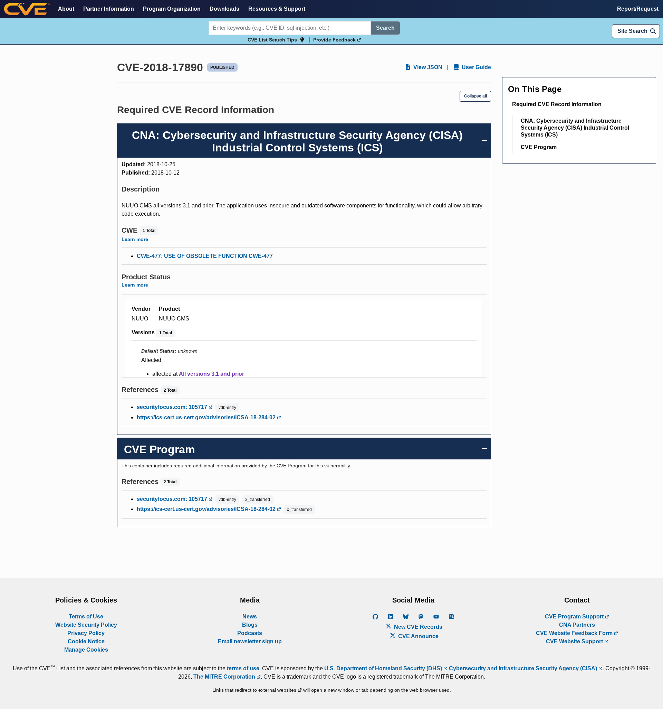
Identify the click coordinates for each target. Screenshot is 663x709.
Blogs (250, 625)
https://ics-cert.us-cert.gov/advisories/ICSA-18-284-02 (207, 417)
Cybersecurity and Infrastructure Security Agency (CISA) (523, 668)
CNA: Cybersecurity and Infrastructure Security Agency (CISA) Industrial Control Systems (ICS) (575, 128)
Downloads (224, 9)
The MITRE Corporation (225, 677)
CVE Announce (418, 636)
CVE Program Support (575, 616)
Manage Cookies (86, 650)
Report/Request (638, 9)
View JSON (427, 67)
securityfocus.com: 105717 (173, 407)
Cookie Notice (86, 641)
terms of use (243, 668)
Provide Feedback (335, 40)
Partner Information (108, 9)
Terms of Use (86, 616)
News (249, 616)
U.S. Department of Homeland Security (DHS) (383, 668)
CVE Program (539, 147)
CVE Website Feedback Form (575, 633)
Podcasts (249, 633)
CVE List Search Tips (272, 40)
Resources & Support (276, 9)
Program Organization (172, 9)
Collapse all (475, 96)
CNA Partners (577, 625)
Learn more (135, 239)
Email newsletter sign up (250, 641)
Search (385, 28)
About (66, 9)
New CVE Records (417, 627)
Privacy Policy (86, 633)
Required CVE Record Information (557, 104)
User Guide (475, 67)
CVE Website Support (575, 641)
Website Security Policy (86, 625)
